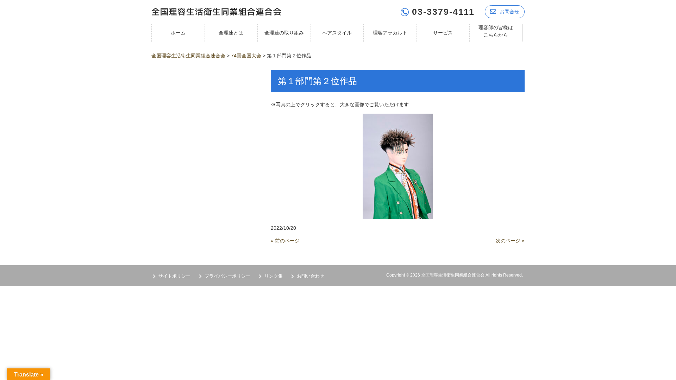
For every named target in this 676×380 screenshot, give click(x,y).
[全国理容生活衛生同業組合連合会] (216, 11)
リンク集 (273, 276)
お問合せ (509, 11)
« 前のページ (285, 240)
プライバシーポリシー (227, 276)
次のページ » (510, 240)
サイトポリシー (174, 276)
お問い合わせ (310, 276)
